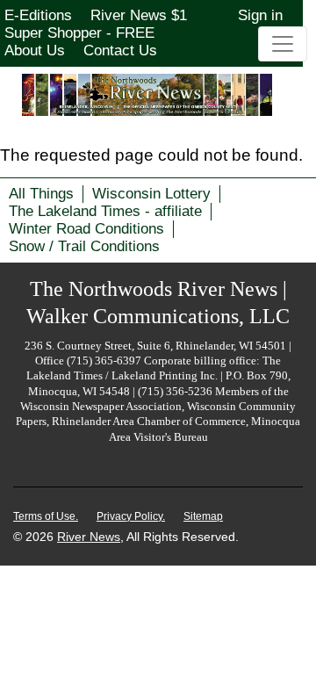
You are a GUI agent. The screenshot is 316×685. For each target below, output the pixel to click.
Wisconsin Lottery (151, 193)
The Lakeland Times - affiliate (105, 211)
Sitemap (203, 516)
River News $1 (138, 15)
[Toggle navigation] (282, 43)
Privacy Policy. (131, 516)
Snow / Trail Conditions (84, 246)
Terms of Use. (45, 516)
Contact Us (120, 50)
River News (88, 537)
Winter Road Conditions (86, 228)
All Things (41, 193)
